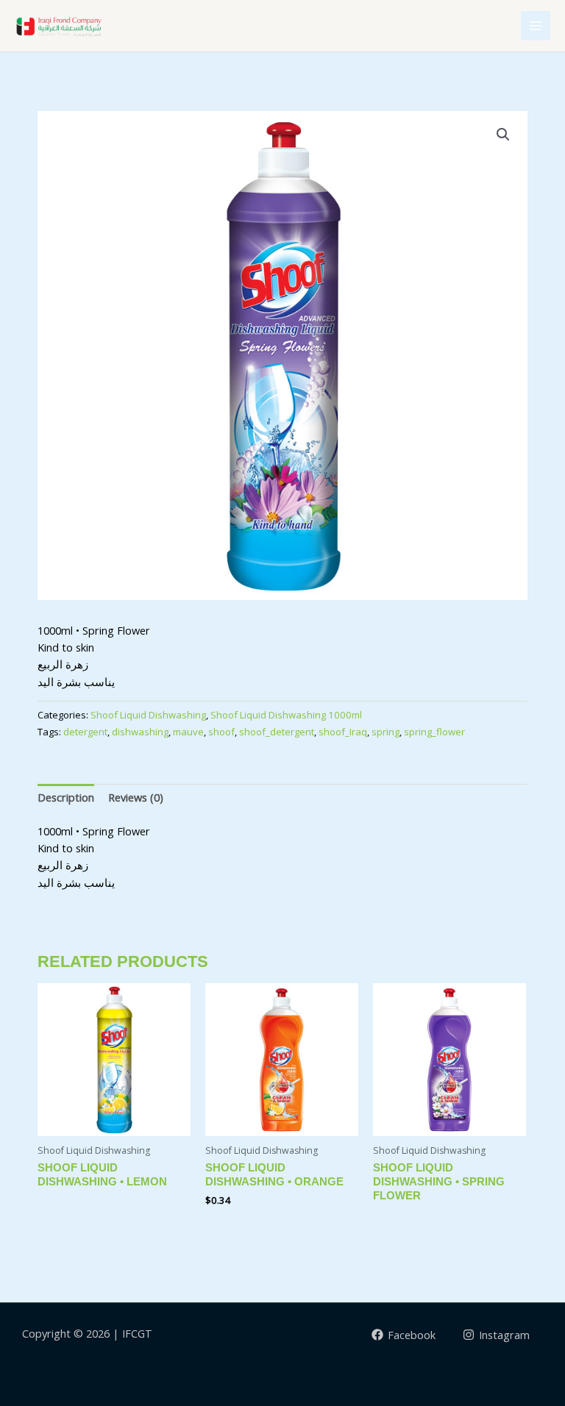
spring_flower (434, 731)
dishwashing (140, 731)
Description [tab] (66, 797)
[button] (503, 134)
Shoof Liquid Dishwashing (148, 714)
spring (385, 731)
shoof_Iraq (343, 731)
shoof (221, 731)
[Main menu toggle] (535, 25)
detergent (85, 731)
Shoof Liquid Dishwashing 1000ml (286, 714)
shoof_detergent (276, 731)
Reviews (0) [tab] (135, 797)
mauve (188, 731)
